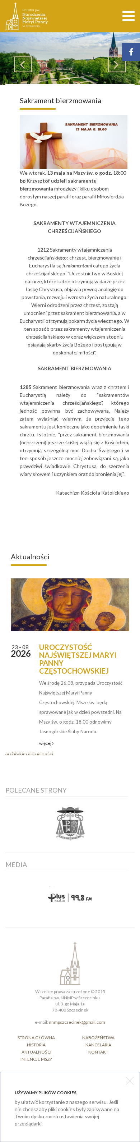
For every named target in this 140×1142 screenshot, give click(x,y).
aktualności (36, 1052)
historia (36, 1044)
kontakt (98, 1052)
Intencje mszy (36, 1059)
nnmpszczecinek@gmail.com (77, 1022)
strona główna (36, 1037)
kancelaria (98, 1044)
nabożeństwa (98, 1037)
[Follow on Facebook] (131, 52)
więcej (45, 743)
